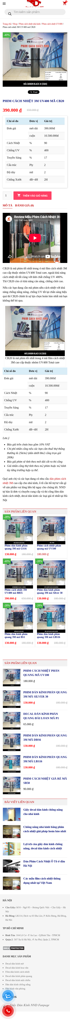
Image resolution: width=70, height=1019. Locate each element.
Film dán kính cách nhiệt (17, 971)
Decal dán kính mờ (14, 963)
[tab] (7, 205)
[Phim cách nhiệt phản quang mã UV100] (11, 677)
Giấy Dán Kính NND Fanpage (29, 1005)
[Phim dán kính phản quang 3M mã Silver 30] (11, 699)
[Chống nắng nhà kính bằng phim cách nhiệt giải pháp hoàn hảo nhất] (11, 831)
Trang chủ (7, 24)
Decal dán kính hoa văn (16, 967)
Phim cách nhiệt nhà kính (29, 24)
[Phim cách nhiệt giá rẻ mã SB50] (11, 785)
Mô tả (7, 205)
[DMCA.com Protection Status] (13, 947)
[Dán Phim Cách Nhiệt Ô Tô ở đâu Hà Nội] (11, 866)
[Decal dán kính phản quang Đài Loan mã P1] (11, 720)
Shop (15, 24)
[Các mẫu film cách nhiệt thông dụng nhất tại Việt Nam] (11, 883)
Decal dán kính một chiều (17, 980)
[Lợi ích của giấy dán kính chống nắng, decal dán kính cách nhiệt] (11, 848)
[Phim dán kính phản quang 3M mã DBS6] (11, 742)
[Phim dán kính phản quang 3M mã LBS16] (11, 764)
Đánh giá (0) (24, 205)
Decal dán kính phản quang (18, 976)
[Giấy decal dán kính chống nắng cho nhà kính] (11, 814)
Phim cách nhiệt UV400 (52, 24)
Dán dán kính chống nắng (18, 984)
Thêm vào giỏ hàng (35, 195)
